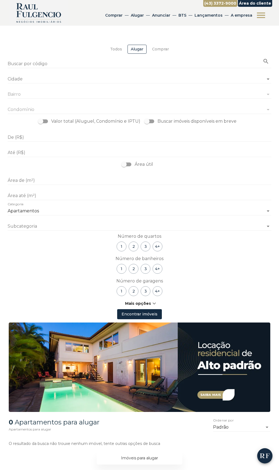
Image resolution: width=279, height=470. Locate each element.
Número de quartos (139, 236)
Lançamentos (209, 15)
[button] (139, 226)
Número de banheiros (139, 258)
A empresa (241, 15)
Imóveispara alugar (139, 458)
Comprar (114, 15)
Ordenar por (223, 420)
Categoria (15, 204)
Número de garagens (139, 281)
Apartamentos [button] (23, 210)
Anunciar (161, 15)
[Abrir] (268, 79)
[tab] (116, 49)
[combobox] (139, 76)
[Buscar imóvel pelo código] (266, 61)
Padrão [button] (221, 427)
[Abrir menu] (261, 15)
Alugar (137, 15)
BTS (182, 15)
